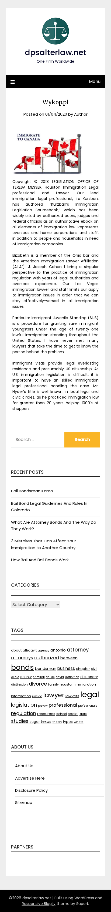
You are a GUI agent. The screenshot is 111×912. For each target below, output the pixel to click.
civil (94, 669)
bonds (22, 667)
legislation (24, 705)
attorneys (22, 657)
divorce (38, 683)
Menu (94, 81)
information (21, 696)
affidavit (30, 650)
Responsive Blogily (39, 903)
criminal (39, 677)
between (69, 658)
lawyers (72, 696)
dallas (50, 677)
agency (43, 651)
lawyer (53, 694)
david (60, 677)
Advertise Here (30, 778)
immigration (85, 684)
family (53, 684)
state (83, 714)
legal (89, 694)
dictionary (89, 676)
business (66, 668)
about (16, 650)
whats (79, 722)
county (26, 676)
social (73, 713)
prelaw (43, 706)
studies (20, 721)
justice (37, 696)
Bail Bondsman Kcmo (32, 491)
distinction (19, 684)
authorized (46, 657)
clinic (15, 677)
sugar (35, 721)
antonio (58, 650)
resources (46, 713)
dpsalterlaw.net (55, 52)
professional (63, 705)
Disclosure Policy (31, 790)
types (68, 721)
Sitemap (23, 802)
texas (46, 721)
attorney (78, 649)
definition (72, 677)
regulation (23, 713)
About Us (24, 766)
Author (81, 114)
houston (67, 684)
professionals (87, 706)
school (61, 714)
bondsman (45, 668)
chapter (83, 668)
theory (57, 722)
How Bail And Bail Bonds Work (40, 560)
